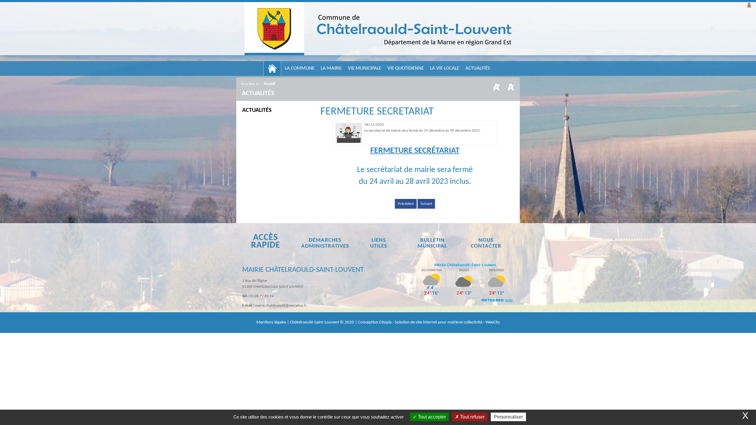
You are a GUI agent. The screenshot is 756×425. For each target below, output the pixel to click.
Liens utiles (378, 243)
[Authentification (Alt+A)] (749, 4)
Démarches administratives (325, 243)
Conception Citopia (375, 322)
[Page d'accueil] (272, 68)
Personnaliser (508, 416)
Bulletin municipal (432, 243)
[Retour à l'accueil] (378, 28)
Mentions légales (271, 322)
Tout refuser (472, 416)
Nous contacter (486, 243)
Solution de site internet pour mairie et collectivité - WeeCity (447, 322)
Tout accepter (431, 416)
